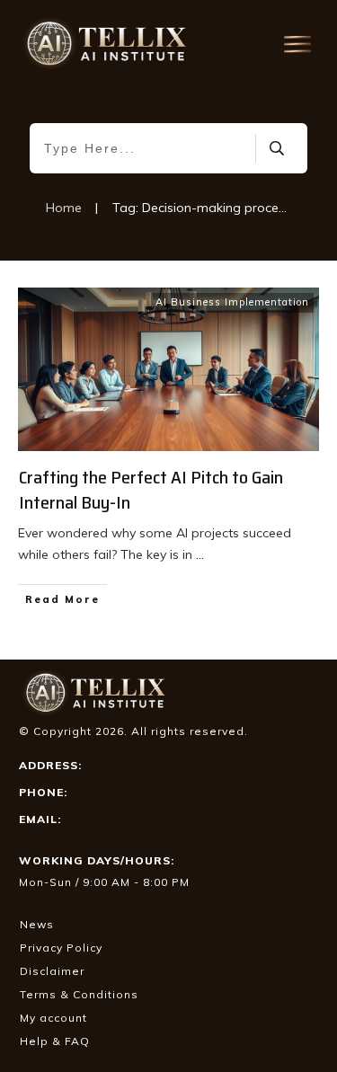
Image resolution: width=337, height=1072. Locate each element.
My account (53, 1017)
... (200, 554)
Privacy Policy (61, 947)
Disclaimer (52, 971)
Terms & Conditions (79, 994)
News (37, 924)
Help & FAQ (55, 1041)
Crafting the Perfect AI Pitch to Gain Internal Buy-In (151, 490)
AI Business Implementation (232, 302)
